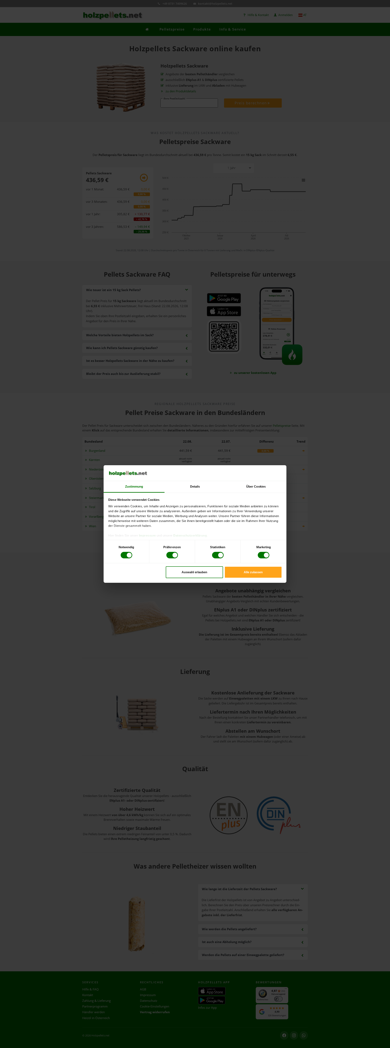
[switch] (172, 555)
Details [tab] (195, 486)
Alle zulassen (253, 572)
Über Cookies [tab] (256, 486)
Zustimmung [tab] (134, 486)
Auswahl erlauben (194, 572)
